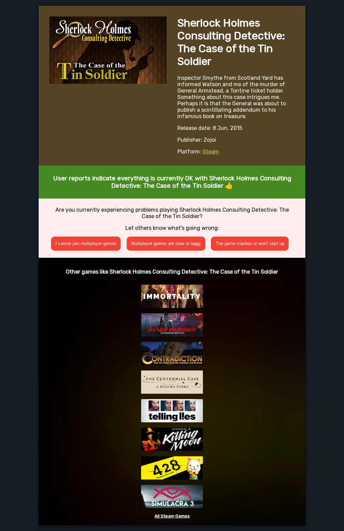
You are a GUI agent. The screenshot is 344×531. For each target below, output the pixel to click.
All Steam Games (172, 516)
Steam (211, 151)
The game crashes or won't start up (250, 243)
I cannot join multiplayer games (85, 243)
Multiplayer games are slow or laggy (166, 243)
